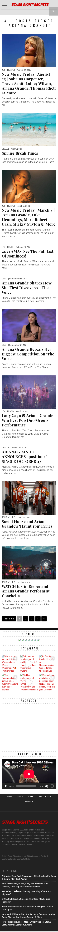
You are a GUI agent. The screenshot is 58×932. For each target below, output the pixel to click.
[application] (29, 774)
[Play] (6, 786)
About (20, 796)
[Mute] (46, 786)
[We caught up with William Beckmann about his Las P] (47, 682)
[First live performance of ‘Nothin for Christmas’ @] (29, 682)
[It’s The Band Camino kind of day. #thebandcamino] (47, 663)
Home (9, 796)
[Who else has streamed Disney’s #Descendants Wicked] (10, 663)
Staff (30, 796)
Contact (29, 802)
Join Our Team (45, 796)
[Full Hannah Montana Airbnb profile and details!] (29, 663)
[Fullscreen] (52, 786)
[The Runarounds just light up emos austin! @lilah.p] (10, 682)
